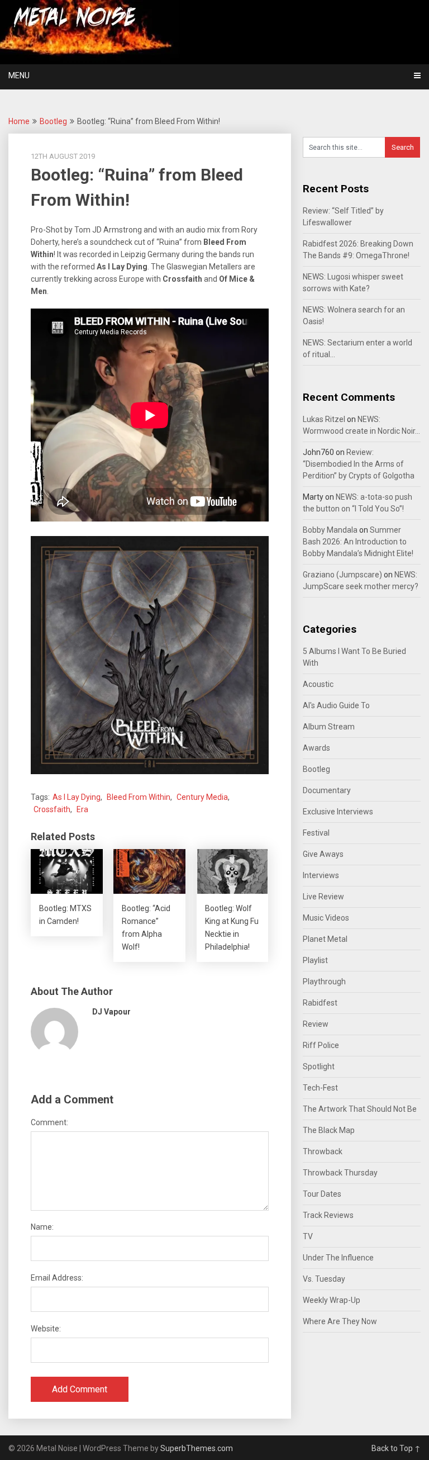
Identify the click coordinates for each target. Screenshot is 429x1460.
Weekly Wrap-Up (331, 1300)
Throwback (322, 1151)
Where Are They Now (340, 1321)
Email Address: (57, 1277)
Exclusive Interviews (338, 811)
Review (315, 1024)
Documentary (327, 790)
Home (19, 121)
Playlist (315, 960)
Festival (316, 832)
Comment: (49, 1122)
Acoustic (318, 684)
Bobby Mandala (330, 529)
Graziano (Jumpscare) (342, 574)
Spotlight (319, 1066)
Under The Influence (338, 1257)
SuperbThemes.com (196, 1448)
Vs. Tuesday (324, 1278)
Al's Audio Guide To (336, 705)
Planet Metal (325, 939)
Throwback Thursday (340, 1172)
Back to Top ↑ (396, 1448)
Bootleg (53, 121)
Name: (42, 1226)
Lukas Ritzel (324, 419)
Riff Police (321, 1045)
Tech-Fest (320, 1087)
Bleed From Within (138, 797)
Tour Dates (322, 1193)
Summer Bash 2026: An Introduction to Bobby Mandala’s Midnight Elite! (358, 541)
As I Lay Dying (77, 797)
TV (308, 1236)
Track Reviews (328, 1215)
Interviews (321, 875)
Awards (316, 747)
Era (82, 809)
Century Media (202, 797)
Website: (46, 1328)
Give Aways (323, 854)
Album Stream (329, 726)
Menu (19, 75)
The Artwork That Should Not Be (360, 1109)
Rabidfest (320, 1002)
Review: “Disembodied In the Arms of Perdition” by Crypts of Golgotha (358, 464)
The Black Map (329, 1130)
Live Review (323, 896)
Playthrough (324, 981)
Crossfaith (52, 809)
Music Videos (326, 917)
